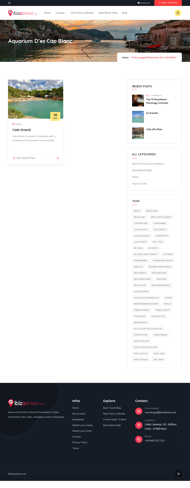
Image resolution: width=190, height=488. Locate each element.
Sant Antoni (141, 353)
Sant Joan (159, 353)
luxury (168, 298)
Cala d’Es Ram (154, 129)
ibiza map (162, 279)
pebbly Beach (162, 310)
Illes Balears (141, 291)
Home (125, 57)
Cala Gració (21, 130)
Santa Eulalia (141, 341)
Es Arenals (152, 113)
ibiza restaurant (161, 285)
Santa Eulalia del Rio (145, 347)
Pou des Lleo (158, 316)
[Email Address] (138, 411)
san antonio (141, 335)
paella (167, 304)
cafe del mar (141, 223)
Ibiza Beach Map (26, 157)
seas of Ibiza (141, 360)
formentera (140, 260)
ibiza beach (140, 273)
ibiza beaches (159, 273)
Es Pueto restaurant (145, 254)
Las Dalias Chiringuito (146, 298)
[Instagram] (9, 3)
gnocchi (138, 267)
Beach (137, 211)
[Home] (22, 13)
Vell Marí (159, 360)
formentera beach (163, 260)
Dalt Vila (158, 242)
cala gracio (159, 230)
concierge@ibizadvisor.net (160, 412)
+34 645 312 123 (154, 440)
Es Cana (138, 248)
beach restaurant (161, 217)
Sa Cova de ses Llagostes (148, 329)
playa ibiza (140, 316)
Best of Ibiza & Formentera (147, 163)
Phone (148, 436)
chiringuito (162, 236)
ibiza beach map (142, 279)
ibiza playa (140, 285)
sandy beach (160, 335)
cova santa (140, 242)
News (135, 176)
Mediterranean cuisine (146, 304)
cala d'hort (140, 230)
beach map (139, 217)
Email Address (152, 408)
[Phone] (138, 439)
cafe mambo (160, 223)
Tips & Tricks (139, 183)
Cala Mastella (142, 236)
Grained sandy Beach (160, 267)
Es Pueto (153, 248)
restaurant (140, 322)
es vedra (168, 254)
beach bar (151, 211)
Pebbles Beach (141, 310)
